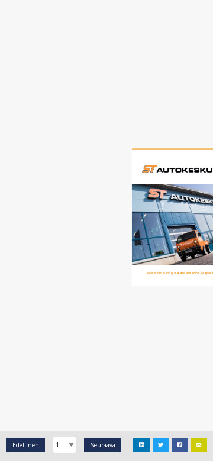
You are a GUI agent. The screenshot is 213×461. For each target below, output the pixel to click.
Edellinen (25, 445)
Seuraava (103, 445)
